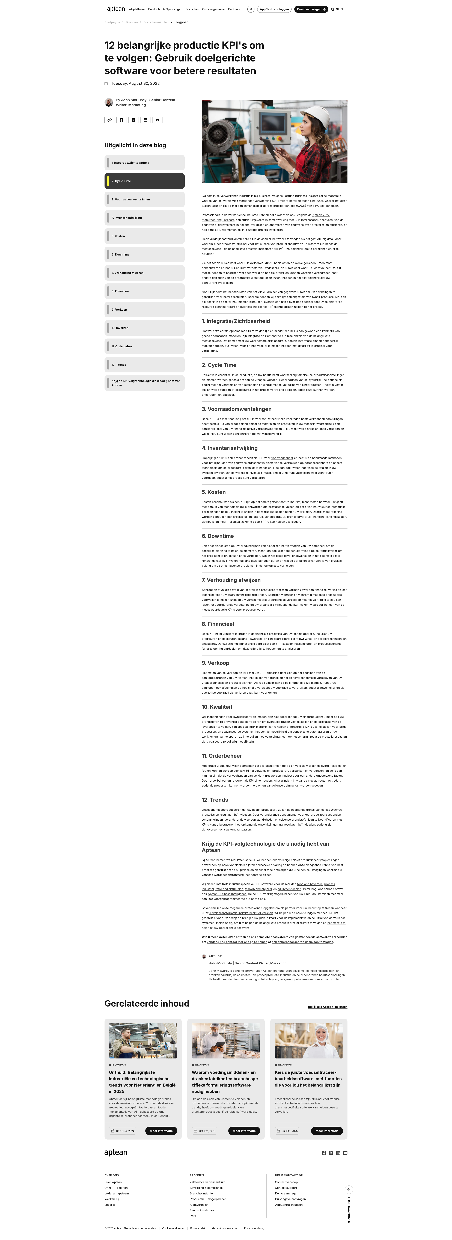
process (329, 884)
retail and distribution (229, 889)
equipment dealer (289, 889)
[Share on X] (133, 120)
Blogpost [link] (181, 22)
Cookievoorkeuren (173, 1228)
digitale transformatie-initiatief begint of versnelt (241, 913)
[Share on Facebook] (121, 120)
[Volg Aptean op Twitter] (331, 1153)
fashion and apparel (258, 889)
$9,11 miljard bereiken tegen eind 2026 (297, 201)
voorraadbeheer (282, 458)
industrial (208, 889)
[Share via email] (157, 120)
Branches (192, 9)
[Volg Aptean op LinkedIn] (338, 1153)
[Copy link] (109, 120)
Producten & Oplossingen (165, 9)
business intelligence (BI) (256, 306)
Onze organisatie (213, 9)
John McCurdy (134, 100)
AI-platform (137, 9)
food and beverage (310, 884)
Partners (234, 9)
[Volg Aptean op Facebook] (324, 1153)
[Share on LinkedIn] (145, 120)
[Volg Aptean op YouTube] (345, 1153)
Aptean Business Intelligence (227, 894)
